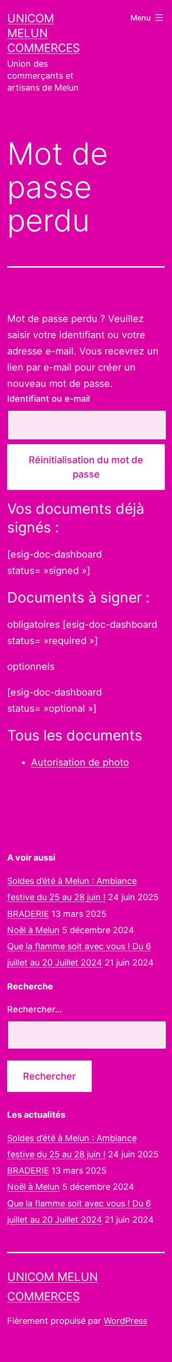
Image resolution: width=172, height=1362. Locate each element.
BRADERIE (28, 914)
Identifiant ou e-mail (48, 399)
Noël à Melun (33, 930)
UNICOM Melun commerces (43, 33)
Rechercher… (34, 1009)
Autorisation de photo (80, 762)
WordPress (125, 1321)
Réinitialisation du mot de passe (86, 467)
